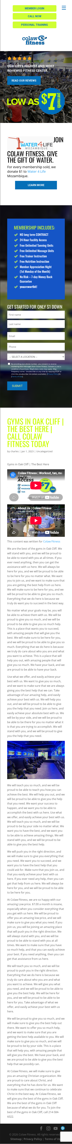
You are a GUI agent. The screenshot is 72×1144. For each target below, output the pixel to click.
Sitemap (15, 1139)
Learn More (36, 185)
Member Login (34, 8)
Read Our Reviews (24, 80)
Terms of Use (17, 376)
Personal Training (34, 24)
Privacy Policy (52, 374)
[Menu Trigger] (63, 7)
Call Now (34, 16)
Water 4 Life (36, 171)
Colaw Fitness (51, 541)
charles (15, 451)
